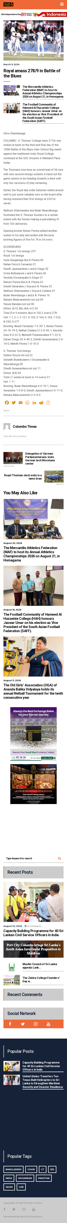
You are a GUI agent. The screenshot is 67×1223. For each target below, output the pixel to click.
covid (31, 1169)
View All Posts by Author (14, 436)
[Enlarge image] (52, 711)
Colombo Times (25, 426)
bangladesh (13, 1169)
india (9, 1178)
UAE (21, 1187)
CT (42, 1169)
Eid (52, 1169)
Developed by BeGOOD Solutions (22, 1216)
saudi (9, 1187)
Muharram (25, 1178)
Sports (6, 410)
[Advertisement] (33, 828)
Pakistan (43, 1178)
